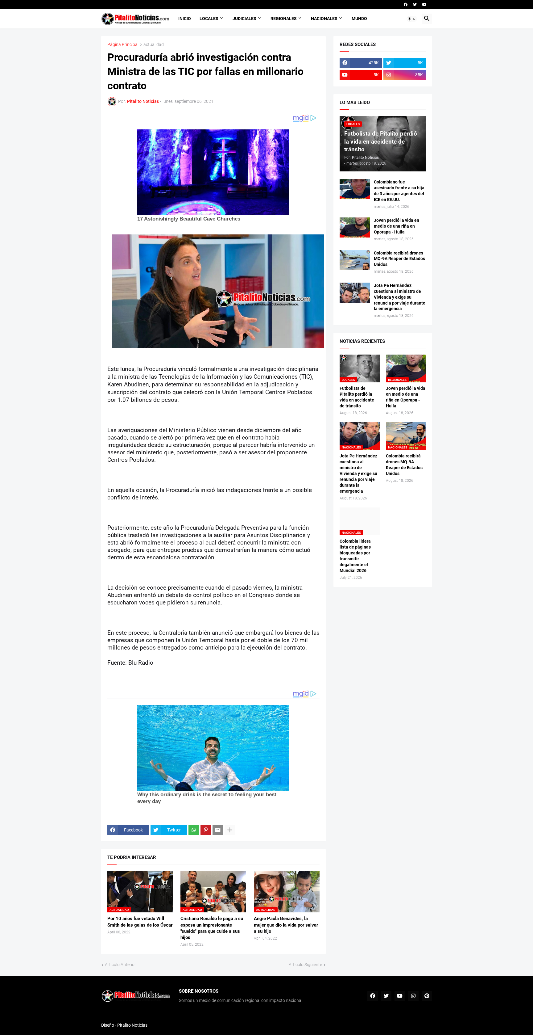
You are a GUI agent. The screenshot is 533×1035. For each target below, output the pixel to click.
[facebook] (405, 4)
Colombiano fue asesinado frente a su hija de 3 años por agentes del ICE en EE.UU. (399, 190)
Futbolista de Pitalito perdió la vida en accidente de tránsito (357, 397)
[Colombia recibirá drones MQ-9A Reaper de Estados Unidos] (355, 260)
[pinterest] (427, 996)
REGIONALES (284, 18)
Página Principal (122, 44)
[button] (412, 19)
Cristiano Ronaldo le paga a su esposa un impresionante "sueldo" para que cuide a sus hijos (211, 928)
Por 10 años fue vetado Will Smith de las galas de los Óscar (139, 922)
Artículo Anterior (120, 964)
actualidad (153, 44)
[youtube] (424, 4)
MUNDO (359, 18)
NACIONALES (324, 18)
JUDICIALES (244, 18)
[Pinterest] (205, 830)
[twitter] (415, 4)
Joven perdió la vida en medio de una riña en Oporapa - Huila (396, 226)
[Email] (218, 830)
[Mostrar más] (230, 830)
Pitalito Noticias (132, 1025)
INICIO (184, 18)
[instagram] (413, 996)
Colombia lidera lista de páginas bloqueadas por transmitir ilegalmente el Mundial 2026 (355, 556)
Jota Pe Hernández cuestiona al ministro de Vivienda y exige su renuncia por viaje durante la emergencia (399, 297)
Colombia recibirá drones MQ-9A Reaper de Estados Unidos (399, 258)
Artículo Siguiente (305, 964)
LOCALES (209, 18)
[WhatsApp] (193, 830)
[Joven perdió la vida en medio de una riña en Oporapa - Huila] (355, 227)
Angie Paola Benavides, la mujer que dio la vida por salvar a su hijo (286, 925)
